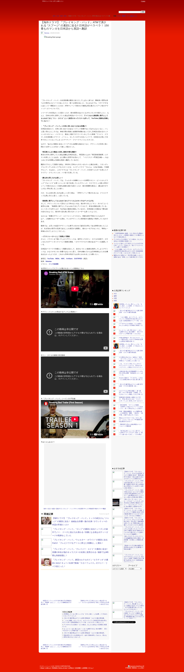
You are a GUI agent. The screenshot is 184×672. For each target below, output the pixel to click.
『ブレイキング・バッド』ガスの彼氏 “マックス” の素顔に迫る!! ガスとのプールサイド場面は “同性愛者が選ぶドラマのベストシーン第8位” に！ (134, 615)
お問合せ (71, 668)
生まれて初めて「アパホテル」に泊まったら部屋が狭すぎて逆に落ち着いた (131, 378)
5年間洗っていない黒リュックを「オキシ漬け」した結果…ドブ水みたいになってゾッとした (131, 305)
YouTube (50, 258)
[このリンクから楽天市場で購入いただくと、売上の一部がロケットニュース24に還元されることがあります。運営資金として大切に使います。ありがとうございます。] (125, 1)
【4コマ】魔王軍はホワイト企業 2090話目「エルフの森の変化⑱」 (84, 618)
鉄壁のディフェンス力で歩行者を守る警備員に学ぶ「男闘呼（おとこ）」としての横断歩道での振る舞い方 (56, 602)
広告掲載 (78, 668)
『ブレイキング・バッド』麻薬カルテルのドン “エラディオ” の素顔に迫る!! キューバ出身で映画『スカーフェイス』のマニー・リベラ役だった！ (80, 563)
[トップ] (50, 16)
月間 (115, 298)
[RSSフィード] (140, 1)
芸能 (57, 508)
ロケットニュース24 (64, 8)
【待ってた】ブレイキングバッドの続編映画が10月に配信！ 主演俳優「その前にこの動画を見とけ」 (134, 538)
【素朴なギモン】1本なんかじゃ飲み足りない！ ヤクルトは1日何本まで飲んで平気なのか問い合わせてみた (94, 602)
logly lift (107, 513)
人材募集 (84, 668)
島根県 (92, 508)
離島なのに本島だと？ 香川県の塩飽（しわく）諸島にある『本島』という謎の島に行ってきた (128, 256)
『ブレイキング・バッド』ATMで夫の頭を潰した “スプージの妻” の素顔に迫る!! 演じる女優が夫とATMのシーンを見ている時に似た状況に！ (134, 484)
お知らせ (48, 668)
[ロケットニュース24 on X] (127, 1)
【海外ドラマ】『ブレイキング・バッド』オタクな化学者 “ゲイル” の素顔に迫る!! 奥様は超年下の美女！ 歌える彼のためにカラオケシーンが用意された (134, 475)
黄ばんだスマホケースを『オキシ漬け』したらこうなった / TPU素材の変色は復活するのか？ (131, 419)
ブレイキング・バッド (67, 508)
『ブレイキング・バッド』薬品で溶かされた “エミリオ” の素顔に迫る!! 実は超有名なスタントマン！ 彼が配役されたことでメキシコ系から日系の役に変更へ (134, 493)
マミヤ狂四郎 (53, 264)
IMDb (57, 258)
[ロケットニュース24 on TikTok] (136, 1)
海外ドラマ (98, 508)
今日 (115, 293)
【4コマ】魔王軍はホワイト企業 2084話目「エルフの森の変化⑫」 (131, 351)
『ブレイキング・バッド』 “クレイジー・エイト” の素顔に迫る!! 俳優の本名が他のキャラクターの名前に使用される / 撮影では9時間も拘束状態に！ (80, 552)
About (42, 668)
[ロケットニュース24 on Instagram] (133, 1)
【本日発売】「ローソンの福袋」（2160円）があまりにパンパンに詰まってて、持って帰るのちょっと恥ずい (131, 406)
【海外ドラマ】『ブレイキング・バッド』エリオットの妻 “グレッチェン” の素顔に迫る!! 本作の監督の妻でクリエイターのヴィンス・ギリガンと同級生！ (134, 512)
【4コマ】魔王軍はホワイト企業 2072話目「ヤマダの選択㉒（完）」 (131, 385)
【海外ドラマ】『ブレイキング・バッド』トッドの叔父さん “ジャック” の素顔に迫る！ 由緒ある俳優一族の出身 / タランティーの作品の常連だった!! (80, 521)
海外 (45, 508)
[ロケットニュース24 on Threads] (131, 1)
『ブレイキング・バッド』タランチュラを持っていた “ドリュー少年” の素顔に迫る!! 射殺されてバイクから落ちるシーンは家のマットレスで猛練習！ (134, 530)
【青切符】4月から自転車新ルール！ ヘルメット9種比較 (130, 425)
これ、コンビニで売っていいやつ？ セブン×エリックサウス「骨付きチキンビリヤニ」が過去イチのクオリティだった (128, 366)
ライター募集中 (121, 16)
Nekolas (46, 33)
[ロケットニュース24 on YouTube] (138, 1)
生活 (49, 508)
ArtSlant (69, 258)
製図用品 (134, 667)
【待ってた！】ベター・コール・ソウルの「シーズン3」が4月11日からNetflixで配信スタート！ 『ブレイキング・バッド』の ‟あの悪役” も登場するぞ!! (134, 502)
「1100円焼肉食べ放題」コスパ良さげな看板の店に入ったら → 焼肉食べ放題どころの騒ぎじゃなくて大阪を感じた (129, 235)
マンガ (86, 508)
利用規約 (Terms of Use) (59, 668)
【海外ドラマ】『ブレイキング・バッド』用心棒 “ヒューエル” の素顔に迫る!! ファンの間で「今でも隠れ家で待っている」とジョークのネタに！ (134, 605)
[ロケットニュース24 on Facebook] (129, 1)
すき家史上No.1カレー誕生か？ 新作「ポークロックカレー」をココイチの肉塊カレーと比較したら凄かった (131, 359)
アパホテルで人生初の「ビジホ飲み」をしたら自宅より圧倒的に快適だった (128, 240)
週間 (115, 296)
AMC (63, 258)
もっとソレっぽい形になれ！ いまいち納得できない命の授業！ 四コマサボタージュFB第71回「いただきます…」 (84, 629)
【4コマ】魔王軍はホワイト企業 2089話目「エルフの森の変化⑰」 (84, 633)
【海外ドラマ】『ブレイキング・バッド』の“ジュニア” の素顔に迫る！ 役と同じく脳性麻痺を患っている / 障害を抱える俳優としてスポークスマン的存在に (128, 522)
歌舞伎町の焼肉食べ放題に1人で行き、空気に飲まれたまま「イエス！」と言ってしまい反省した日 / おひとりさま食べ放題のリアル (128, 399)
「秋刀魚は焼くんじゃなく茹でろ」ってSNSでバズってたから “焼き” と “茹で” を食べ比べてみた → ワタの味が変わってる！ (128, 433)
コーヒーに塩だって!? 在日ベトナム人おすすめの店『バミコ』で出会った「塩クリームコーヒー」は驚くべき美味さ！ (128, 245)
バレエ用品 (141, 667)
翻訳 (104, 508)
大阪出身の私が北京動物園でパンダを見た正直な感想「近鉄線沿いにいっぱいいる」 (131, 373)
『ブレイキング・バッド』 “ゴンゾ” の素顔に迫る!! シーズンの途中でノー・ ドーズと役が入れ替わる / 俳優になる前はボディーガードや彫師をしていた (80, 532)
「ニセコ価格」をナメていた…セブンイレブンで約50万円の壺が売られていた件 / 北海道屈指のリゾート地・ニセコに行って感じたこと (84, 621)
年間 (115, 300)
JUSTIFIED (78, 258)
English (143, 1)
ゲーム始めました (132, 16)
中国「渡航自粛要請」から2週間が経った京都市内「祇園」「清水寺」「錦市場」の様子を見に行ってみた (131, 413)
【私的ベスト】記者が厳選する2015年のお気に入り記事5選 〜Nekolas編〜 (133, 547)
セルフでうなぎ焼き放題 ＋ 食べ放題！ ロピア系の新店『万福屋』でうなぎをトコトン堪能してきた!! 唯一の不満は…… (128, 393)
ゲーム (90, 668)
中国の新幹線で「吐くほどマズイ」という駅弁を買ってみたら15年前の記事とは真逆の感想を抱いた (131, 339)
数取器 (129, 667)
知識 (53, 508)
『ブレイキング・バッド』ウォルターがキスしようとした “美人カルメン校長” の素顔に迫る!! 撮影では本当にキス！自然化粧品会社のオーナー (134, 558)
